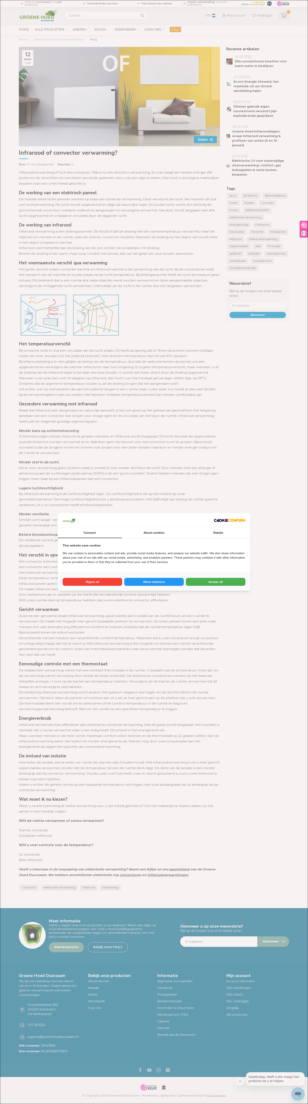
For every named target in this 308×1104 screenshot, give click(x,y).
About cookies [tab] (154, 532)
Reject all (92, 581)
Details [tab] (218, 532)
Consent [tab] (90, 532)
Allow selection (154, 581)
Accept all (215, 581)
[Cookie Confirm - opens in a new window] (229, 520)
